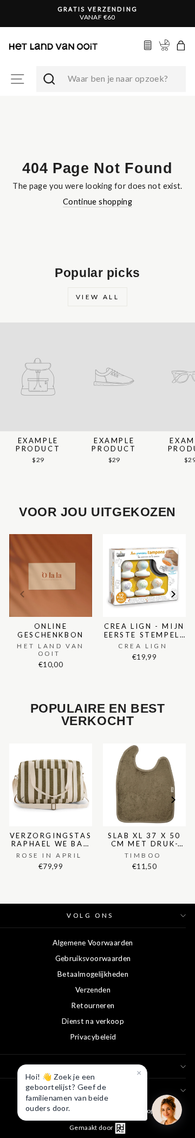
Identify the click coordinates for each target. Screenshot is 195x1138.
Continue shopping (97, 201)
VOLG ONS (90, 915)
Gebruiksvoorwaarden (93, 958)
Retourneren (92, 1005)
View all (98, 297)
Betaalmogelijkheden (92, 974)
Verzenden (92, 989)
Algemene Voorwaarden (93, 942)
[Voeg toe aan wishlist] (12, 531)
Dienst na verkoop (93, 1021)
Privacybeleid (93, 1036)
